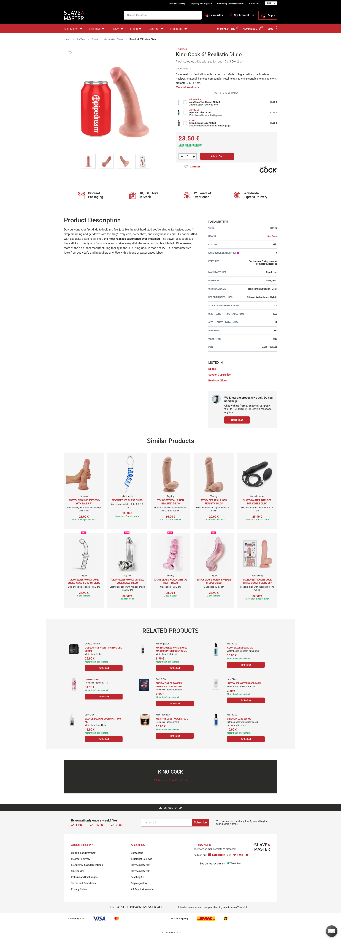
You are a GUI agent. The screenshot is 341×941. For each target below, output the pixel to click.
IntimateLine (195, 99)
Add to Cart (217, 156)
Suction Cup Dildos (113, 39)
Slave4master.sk (140, 871)
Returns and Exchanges (84, 877)
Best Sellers (71, 29)
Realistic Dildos (217, 380)
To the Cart (104, 668)
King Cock (181, 49)
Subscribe (200, 822)
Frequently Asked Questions (230, 3)
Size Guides (77, 871)
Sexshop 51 (137, 877)
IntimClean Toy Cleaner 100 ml (204, 102)
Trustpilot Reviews (141, 859)
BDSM (115, 29)
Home (67, 39)
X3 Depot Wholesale (142, 889)
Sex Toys (95, 29)
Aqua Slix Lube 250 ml (200, 112)
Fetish (134, 29)
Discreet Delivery (177, 3)
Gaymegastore (139, 883)
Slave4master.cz (140, 865)
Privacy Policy (79, 889)
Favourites (215, 15)
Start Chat (237, 420)
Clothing (154, 29)
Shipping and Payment (201, 3)
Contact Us (254, 3)
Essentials (176, 29)
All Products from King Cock (170, 780)
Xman (191, 120)
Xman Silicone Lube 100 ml (202, 123)
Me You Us (194, 110)
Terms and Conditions (83, 883)
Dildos (95, 39)
